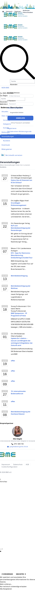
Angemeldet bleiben (16, 112)
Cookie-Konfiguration (9, 467)
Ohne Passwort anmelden (20, 123)
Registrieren (11, 128)
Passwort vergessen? (15, 108)
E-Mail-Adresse (13, 93)
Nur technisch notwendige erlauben (13, 586)
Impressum (6, 464)
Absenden (13, 84)
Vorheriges (8, 574)
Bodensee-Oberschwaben (28, 11)
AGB (27, 464)
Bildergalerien (7, 149)
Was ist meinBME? (14, 134)
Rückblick (6, 141)
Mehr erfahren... (6, 584)
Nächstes (20, 574)
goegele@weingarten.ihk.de (18, 446)
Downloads (6, 145)
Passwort (11, 101)
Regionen (17, 11)
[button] (17, 61)
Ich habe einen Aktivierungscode (19, 131)
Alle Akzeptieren (6, 589)
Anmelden (20, 118)
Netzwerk (9, 11)
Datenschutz (18, 464)
